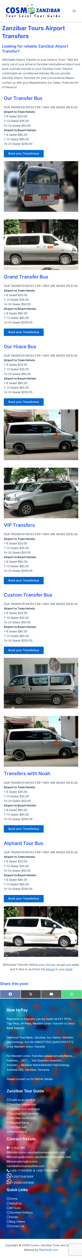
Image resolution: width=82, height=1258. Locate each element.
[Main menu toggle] (74, 11)
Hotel (68, 969)
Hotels (14, 1217)
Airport (50, 969)
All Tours (15, 1208)
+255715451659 (22, 1176)
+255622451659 (23, 1182)
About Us (16, 1203)
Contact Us (17, 1226)
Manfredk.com (48, 1250)
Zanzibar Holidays (21, 1212)
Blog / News (17, 1221)
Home (13, 1198)
